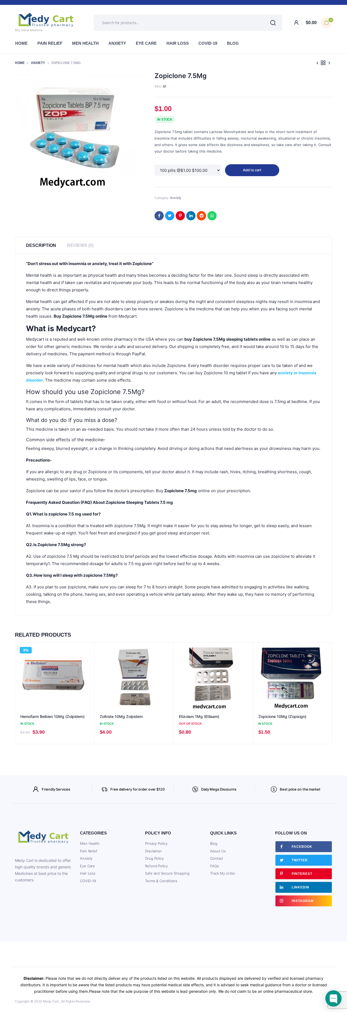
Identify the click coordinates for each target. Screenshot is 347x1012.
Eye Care (146, 43)
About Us (218, 851)
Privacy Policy (156, 843)
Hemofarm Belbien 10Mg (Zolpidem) (52, 716)
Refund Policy (156, 866)
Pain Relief (49, 43)
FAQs (214, 866)
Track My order (222, 873)
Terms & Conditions (161, 881)
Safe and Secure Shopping (167, 873)
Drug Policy (154, 858)
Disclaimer (153, 851)
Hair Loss (177, 43)
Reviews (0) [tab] (80, 245)
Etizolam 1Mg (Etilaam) (199, 716)
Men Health (85, 43)
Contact (216, 858)
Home (21, 43)
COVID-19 (207, 43)
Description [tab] (41, 245)
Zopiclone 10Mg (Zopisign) (282, 716)
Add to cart (252, 170)
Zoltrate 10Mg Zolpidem (121, 716)
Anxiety (117, 43)
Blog (233, 43)
